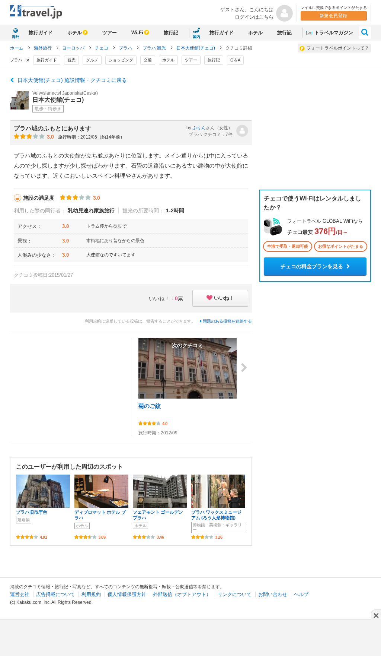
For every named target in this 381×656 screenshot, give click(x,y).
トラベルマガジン (333, 32)
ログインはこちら (254, 17)
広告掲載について (55, 594)
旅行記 (171, 32)
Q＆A (235, 60)
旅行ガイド (41, 32)
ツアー (109, 32)
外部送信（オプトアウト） (182, 594)
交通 (148, 60)
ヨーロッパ (74, 48)
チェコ (102, 48)
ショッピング (121, 60)
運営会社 (19, 594)
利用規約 (91, 594)
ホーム (16, 48)
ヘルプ (301, 594)
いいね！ (224, 298)
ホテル (74, 32)
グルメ (92, 60)
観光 (71, 60)
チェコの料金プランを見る (313, 266)
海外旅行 (43, 48)
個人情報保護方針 (127, 594)
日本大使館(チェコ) (196, 48)
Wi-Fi (137, 32)
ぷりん (199, 127)
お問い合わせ (272, 594)
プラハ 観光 (155, 48)
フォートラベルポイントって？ (338, 48)
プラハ (126, 48)
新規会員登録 (334, 15)
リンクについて (235, 594)
